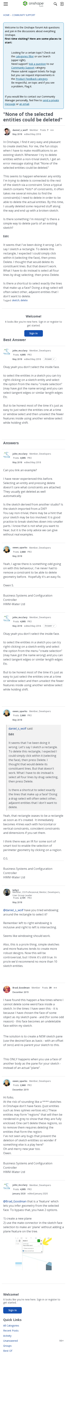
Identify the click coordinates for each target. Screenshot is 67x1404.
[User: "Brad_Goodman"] (6, 989)
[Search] (55, 4)
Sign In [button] (33, 333)
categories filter (25, 56)
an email (24, 104)
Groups (7, 1345)
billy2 (16, 890)
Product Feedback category (32, 79)
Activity (7, 1335)
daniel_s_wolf (20, 130)
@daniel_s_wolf (13, 910)
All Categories (11, 1325)
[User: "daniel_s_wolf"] (6, 131)
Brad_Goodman (21, 987)
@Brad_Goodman (14, 1201)
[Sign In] (62, 4)
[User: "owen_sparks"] (6, 549)
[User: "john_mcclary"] (6, 352)
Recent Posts (11, 1330)
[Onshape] (33, 4)
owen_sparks (20, 547)
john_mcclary (20, 350)
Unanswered (33, 1340)
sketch (15, 300)
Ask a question (37, 64)
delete (24, 300)
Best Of (7, 1350)
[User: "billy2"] (6, 892)
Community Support (22, 67)
